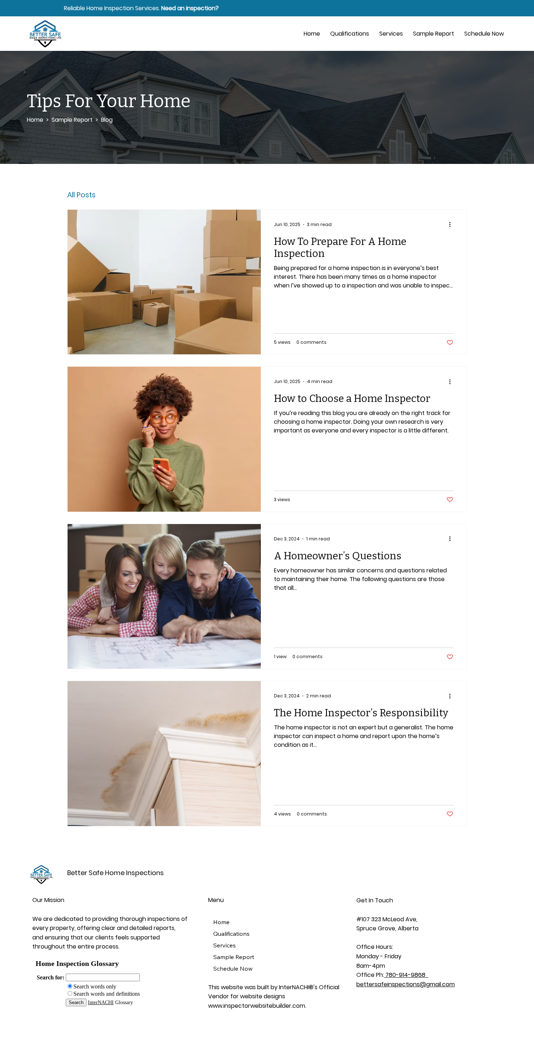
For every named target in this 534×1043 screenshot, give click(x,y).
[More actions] (452, 224)
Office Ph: (370, 975)
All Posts (81, 195)
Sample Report (72, 120)
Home (36, 120)
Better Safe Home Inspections (115, 872)
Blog (107, 120)
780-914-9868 (405, 975)
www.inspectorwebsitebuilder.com (256, 1006)
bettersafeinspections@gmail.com (405, 984)
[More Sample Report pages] (259, 957)
